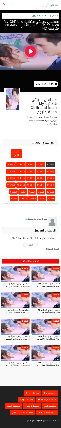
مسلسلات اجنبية (13, 406)
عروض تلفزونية (27, 412)
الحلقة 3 (32, 198)
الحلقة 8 (32, 192)
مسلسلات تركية (26, 399)
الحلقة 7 (22, 192)
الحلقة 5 (51, 198)
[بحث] (4, 5)
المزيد (31, 245)
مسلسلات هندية (32, 393)
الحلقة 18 (31, 178)
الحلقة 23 (31, 171)
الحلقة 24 (41, 171)
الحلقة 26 (11, 164)
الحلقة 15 (50, 185)
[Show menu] (56, 4)
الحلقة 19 (41, 178)
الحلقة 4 (42, 198)
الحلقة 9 (41, 192)
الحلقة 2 (23, 198)
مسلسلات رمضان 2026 (47, 412)
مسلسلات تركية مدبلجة (47, 399)
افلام (14, 412)
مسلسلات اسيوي (39, 15)
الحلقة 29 (41, 164)
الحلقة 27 (21, 164)
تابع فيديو (48, 5)
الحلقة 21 (11, 171)
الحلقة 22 (21, 171)
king (26, 219)
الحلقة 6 (13, 192)
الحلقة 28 (31, 164)
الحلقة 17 (21, 178)
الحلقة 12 (21, 185)
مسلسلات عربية (50, 393)
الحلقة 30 (50, 164)
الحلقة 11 (11, 185)
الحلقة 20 (50, 178)
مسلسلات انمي (50, 406)
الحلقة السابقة (44, 84)
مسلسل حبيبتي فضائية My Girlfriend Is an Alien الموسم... (47, 285)
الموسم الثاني (16, 153)
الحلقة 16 (11, 178)
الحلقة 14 (41, 185)
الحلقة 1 (14, 198)
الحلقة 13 (31, 185)
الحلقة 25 (50, 171)
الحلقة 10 (50, 192)
